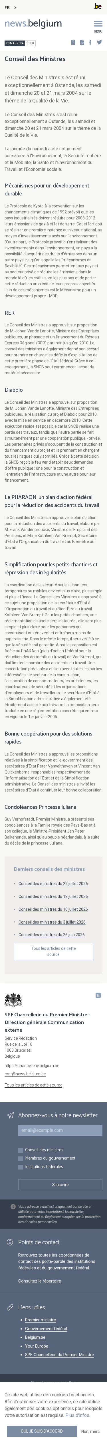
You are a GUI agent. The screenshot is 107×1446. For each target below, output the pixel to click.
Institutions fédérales (44, 1167)
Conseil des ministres (44, 1150)
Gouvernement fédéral (46, 1328)
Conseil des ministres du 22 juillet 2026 (53, 883)
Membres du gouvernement (50, 1158)
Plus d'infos (77, 1415)
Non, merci (90, 1431)
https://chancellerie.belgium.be (32, 1065)
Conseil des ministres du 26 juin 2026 (52, 934)
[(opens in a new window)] (88, 42)
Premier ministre (40, 1319)
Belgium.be (35, 1337)
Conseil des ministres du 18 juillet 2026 (53, 896)
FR (7, 8)
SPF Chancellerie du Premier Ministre (59, 1354)
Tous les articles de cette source (53, 951)
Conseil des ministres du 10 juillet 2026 (53, 909)
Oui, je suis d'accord (42, 1431)
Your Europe (36, 1346)
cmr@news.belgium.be (25, 1074)
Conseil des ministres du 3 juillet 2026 (52, 922)
